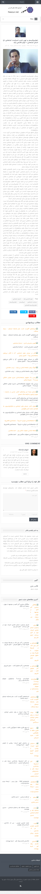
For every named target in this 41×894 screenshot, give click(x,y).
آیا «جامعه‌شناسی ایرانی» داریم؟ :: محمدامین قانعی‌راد (21, 424)
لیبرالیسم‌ (22, 302)
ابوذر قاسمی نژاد (28, 299)
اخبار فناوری (36, 866)
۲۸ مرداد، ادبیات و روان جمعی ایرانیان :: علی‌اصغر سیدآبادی (16, 713)
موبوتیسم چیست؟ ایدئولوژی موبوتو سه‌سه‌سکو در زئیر (16, 679)
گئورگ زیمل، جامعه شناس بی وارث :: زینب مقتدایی (21, 371)
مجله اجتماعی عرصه (15, 45)
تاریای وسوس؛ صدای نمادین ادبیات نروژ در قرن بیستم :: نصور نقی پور (16, 626)
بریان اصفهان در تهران (26, 866)
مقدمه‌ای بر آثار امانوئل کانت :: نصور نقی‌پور (16, 666)
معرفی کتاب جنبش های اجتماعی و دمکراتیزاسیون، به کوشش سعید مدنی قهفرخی (20, 413)
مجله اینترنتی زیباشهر (34, 870)
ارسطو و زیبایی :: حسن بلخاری (20, 797)
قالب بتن (34, 586)
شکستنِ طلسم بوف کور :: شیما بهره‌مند (17, 841)
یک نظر (7, 45)
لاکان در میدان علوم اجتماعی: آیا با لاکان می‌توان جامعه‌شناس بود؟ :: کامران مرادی (20, 360)
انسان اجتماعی (17, 299)
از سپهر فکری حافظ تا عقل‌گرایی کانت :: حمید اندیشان (16, 728)
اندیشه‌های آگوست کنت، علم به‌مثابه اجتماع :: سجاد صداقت (20, 336)
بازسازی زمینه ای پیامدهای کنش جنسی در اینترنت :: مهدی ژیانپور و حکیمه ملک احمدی (20, 399)
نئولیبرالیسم (13, 302)
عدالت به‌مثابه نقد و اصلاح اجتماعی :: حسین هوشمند (16, 808)
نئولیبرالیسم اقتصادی (31, 305)
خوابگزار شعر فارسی (14, 866)
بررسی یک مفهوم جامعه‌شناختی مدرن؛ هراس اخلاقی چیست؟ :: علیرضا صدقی (20, 385)
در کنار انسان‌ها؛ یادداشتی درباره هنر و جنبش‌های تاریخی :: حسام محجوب (16, 762)
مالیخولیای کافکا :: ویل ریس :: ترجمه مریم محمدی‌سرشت (16, 782)
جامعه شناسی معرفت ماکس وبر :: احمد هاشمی (23, 434)
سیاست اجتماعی (32, 302)
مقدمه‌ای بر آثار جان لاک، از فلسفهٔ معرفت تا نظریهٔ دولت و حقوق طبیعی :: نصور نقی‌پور (16, 643)
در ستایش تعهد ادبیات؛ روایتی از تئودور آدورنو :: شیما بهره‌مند (16, 744)
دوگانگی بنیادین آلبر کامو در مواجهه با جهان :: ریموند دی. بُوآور (16, 605)
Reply (25, 474)
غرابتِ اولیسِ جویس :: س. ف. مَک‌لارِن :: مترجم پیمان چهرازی (16, 824)
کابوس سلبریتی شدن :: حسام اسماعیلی (25, 347)
